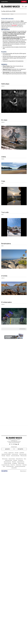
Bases (12, 14)
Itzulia (4, 466)
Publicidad (3, 455)
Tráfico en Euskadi (21, 463)
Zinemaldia (15, 460)
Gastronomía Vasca (12, 458)
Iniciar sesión (23, 6)
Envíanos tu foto (5, 14)
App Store (8, 448)
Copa (3, 181)
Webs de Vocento (23, 471)
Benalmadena (6, 243)
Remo (25, 458)
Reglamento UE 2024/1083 (6, 454)
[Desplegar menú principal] (26, 6)
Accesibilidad (22, 452)
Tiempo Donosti (18, 464)
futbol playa (5, 84)
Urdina (3, 157)
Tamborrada (24, 464)
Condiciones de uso (15, 454)
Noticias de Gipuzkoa (7, 461)
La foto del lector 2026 (8, 11)
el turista (4, 276)
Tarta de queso (20, 460)
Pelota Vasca (14, 461)
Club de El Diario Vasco (10, 466)
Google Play (21, 448)
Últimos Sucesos (4, 458)
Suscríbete (24, 1)
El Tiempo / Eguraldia (7, 463)
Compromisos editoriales (15, 455)
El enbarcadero (6, 302)
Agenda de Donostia (20, 461)
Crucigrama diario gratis (5, 464)
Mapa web (8, 455)
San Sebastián (14, 463)
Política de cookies (23, 455)
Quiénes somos (11, 452)
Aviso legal (16, 452)
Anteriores (22, 328)
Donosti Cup (13, 464)
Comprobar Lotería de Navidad (20, 466)
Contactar (5, 452)
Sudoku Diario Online (8, 460)
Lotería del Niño (14, 467)
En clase (4, 120)
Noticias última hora (19, 458)
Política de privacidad (22, 454)
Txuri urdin (5, 212)
